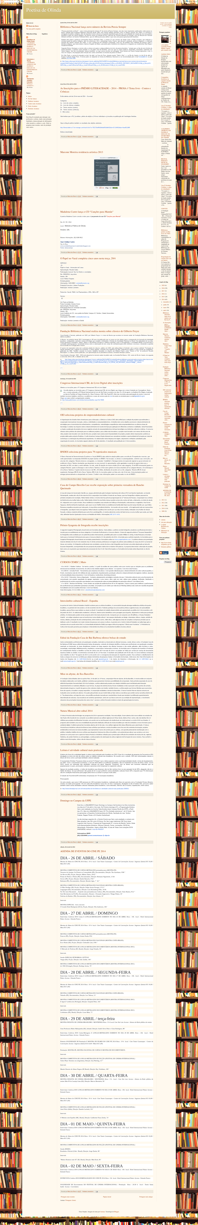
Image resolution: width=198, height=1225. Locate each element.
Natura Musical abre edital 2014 (76, 710)
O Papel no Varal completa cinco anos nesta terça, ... (167, 359)
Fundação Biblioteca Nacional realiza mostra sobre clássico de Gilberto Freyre (99, 331)
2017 (163, 291)
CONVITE (164, 209)
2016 (163, 294)
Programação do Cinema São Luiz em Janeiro (166, 258)
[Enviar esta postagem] (96, 70)
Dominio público (166, 547)
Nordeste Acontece (33, 109)
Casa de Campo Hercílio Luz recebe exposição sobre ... (167, 415)
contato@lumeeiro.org (82, 283)
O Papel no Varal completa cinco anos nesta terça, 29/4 (88, 258)
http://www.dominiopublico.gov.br (166, 543)
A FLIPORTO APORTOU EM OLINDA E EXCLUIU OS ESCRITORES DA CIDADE (32, 47)
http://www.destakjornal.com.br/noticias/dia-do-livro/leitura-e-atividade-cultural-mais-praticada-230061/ (95, 788)
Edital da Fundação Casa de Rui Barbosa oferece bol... (167, 451)
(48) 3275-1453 (115, 514)
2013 (163, 500)
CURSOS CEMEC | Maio (73, 562)
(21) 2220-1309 (71, 58)
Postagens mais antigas (146, 1197)
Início (30, 96)
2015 (163, 297)
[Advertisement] (107, 77)
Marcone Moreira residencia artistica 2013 (81, 152)
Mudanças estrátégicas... (30, 84)
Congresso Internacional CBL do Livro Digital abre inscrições (91, 383)
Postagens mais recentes (68, 1197)
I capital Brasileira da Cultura (165, 526)
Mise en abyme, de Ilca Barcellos (77, 673)
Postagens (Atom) (70, 1200)
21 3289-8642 (104, 661)
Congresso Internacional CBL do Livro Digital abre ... (167, 382)
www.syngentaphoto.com (122, 539)
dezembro (166, 302)
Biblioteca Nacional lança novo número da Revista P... (167, 316)
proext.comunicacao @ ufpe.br (99, 835)
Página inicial (107, 1197)
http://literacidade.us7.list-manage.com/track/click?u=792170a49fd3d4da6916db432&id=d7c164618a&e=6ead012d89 (95, 127)
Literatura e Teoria (30, 60)
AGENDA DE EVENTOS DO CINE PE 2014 (83, 851)
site (111, 396)
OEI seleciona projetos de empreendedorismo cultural (87, 414)
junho (165, 305)
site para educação (166, 522)
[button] (61, 368)
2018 (163, 288)
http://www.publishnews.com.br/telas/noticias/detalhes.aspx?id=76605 (83, 400)
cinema (163, 520)
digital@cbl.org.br (139, 396)
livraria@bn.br (143, 57)
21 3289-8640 (81, 659)
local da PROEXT (98, 829)
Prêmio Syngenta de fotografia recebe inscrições (84, 525)
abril (164, 310)
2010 (163, 508)
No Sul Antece (32, 99)
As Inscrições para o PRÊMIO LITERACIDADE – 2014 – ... (167, 327)
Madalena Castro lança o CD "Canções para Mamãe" (86, 211)
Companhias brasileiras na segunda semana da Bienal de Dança (165, 80)
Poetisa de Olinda (43, 9)
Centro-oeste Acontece (34, 104)
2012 (163, 503)
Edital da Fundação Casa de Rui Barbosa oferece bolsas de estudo (93, 637)
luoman (102, 1212)
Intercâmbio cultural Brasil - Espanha (79, 600)
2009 (163, 511)
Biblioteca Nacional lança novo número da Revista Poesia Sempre (93, 26)
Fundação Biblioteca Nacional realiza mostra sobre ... (166, 371)
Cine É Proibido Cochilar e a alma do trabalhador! (166, 107)
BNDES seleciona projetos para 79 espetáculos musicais (88, 451)
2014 (163, 299)
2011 (163, 505)
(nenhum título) (165, 54)
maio (165, 307)
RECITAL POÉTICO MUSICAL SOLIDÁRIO (165, 161)
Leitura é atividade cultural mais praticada (81, 750)
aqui (65, 398)
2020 (163, 285)
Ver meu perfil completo (33, 29)
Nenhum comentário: (88, 70)
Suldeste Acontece (33, 101)
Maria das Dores (33, 26)
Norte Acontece (32, 106)
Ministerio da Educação (165, 531)
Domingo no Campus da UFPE (75, 800)
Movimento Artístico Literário (30, 80)
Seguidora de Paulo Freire (31, 40)
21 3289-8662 (144, 659)
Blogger (116, 1212)
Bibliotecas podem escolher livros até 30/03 (165, 231)
